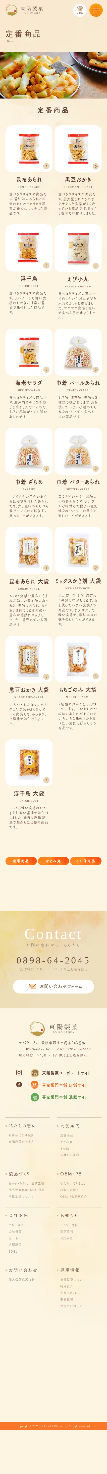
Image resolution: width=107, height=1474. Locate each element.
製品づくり (19, 1174)
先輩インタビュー (71, 1292)
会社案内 (18, 1215)
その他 (64, 1148)
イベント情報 (69, 1225)
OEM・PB (71, 1174)
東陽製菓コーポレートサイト (66, 1073)
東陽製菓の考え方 (21, 1141)
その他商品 (86, 861)
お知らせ (69, 1215)
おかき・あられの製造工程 (26, 1183)
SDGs (13, 1251)
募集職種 (66, 1299)
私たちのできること (73, 1183)
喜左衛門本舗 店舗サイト (65, 1085)
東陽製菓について (72, 1279)
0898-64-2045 (53, 960)
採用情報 (70, 1270)
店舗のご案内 (69, 1154)
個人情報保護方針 (22, 1279)
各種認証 (15, 1244)
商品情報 (66, 1231)
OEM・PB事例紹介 (73, 1196)
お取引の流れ (69, 1189)
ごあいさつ (16, 1225)
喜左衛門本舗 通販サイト (65, 1097)
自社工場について (21, 1196)
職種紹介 (66, 1286)
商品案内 (70, 1126)
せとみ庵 (53, 861)
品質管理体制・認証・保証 (27, 1189)
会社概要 (15, 1231)
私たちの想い (23, 1126)
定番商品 (21, 861)
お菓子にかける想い (23, 1135)
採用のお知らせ (71, 1305)
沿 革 (13, 1238)
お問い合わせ (23, 1270)
